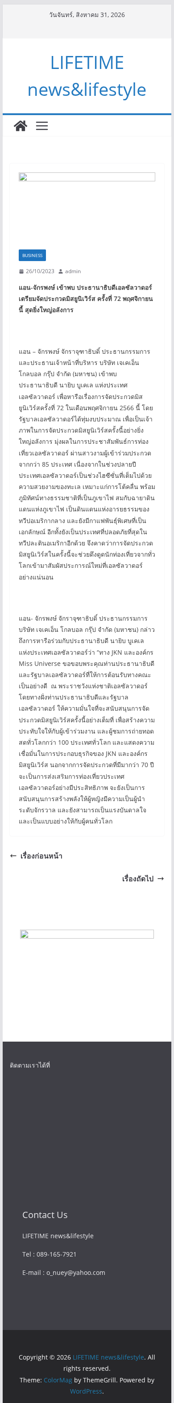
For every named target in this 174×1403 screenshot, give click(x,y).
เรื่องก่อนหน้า (41, 856)
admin (73, 271)
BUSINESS (32, 255)
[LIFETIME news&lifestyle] (20, 126)
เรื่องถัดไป (137, 879)
